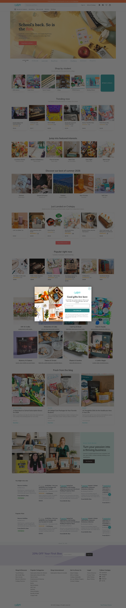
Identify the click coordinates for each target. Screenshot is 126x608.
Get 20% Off (77, 310)
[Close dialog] (89, 288)
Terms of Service (68, 316)
